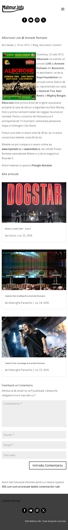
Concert (56, 45)
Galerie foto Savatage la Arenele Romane (25, 363)
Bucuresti (45, 45)
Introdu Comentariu (48, 465)
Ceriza (12, 235)
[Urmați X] (43, 20)
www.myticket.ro (11, 149)
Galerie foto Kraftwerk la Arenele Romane (25, 295)
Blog (35, 45)
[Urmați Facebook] (24, 20)
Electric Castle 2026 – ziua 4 (18, 228)
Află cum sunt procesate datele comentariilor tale (31, 486)
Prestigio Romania (42, 165)
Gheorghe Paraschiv (20, 303)
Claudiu (9, 45)
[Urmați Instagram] (37, 20)
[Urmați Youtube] (30, 20)
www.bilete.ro (32, 149)
